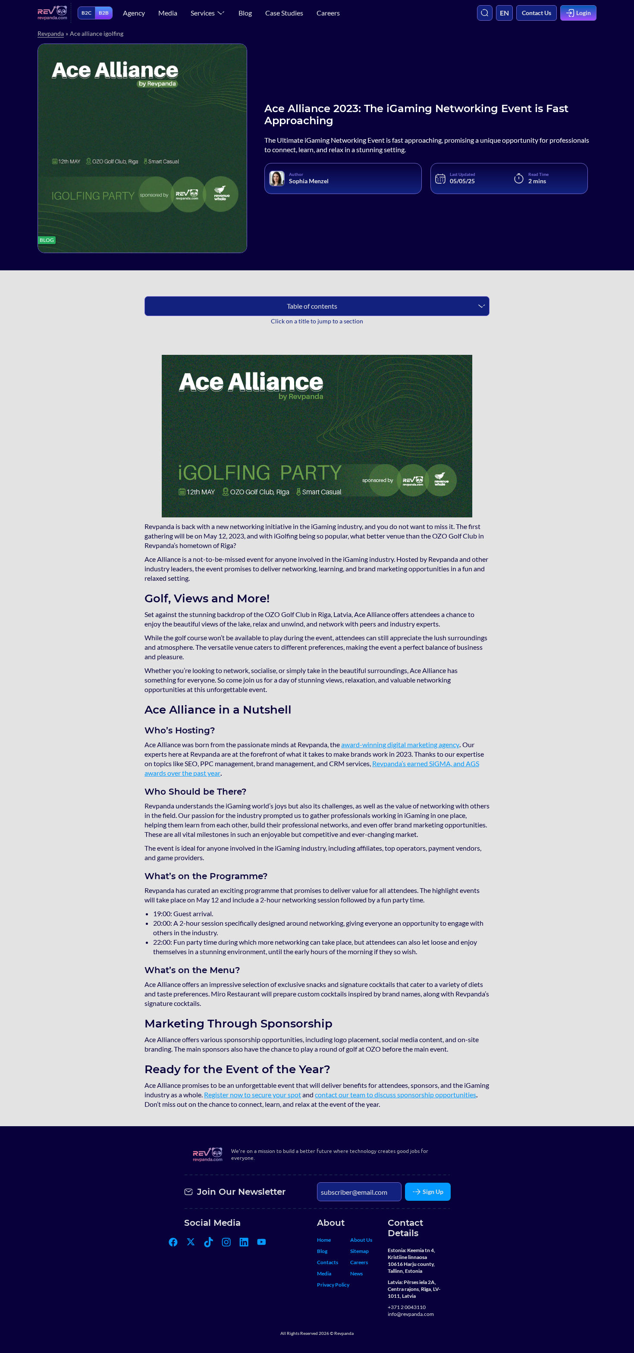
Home (324, 1240)
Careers (328, 13)
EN (504, 13)
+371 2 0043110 (407, 1307)
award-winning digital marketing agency (400, 744)
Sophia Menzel (309, 181)
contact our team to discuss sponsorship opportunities (395, 1094)
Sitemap (359, 1251)
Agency (134, 13)
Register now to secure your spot (252, 1094)
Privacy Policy (333, 1284)
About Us (361, 1240)
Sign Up (433, 1191)
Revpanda (51, 33)
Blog (245, 13)
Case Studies (284, 13)
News (356, 1273)
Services (203, 13)
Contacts (327, 1262)
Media (167, 13)
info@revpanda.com (411, 1314)
